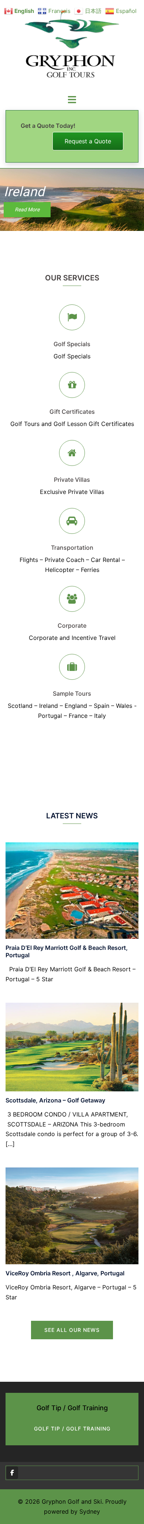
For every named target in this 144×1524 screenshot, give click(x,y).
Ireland (24, 192)
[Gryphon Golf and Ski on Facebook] (12, 1472)
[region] (72, 199)
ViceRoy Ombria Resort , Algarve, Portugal (65, 1273)
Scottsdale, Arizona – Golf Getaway (55, 1100)
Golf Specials (72, 344)
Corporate (72, 625)
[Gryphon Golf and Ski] (72, 46)
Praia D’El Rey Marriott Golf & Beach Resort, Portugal (67, 951)
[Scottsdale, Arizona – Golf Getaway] (72, 1046)
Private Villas (72, 479)
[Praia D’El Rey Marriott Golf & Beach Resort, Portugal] (72, 890)
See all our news (72, 1330)
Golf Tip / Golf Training (72, 1428)
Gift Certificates (72, 411)
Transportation (72, 547)
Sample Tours (72, 693)
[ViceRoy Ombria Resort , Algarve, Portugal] (72, 1215)
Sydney (89, 1511)
